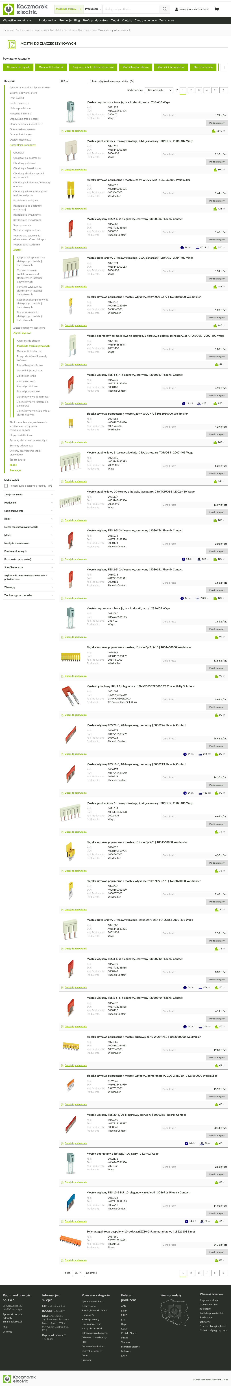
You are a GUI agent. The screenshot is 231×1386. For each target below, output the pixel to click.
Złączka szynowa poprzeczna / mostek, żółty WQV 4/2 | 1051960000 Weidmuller (137, 413)
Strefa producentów (95, 20)
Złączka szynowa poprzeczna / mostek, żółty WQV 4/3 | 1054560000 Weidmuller (137, 842)
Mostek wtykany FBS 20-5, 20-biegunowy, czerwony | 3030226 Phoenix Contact (136, 725)
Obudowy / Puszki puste (27, 168)
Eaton (124, 1311)
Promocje (65, 20)
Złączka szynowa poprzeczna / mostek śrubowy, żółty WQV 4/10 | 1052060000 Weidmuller (144, 1037)
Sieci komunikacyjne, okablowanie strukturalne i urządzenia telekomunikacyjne (28, 426)
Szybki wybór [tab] (11, 480)
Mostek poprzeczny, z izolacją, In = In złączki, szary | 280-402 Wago (128, 102)
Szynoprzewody (22, 225)
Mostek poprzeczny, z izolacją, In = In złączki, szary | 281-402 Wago (128, 608)
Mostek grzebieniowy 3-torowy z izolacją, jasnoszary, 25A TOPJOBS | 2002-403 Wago (140, 920)
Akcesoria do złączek (18, 67)
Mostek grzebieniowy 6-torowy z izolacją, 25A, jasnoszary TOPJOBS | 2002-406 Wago (140, 803)
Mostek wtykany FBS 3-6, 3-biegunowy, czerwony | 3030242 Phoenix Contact (135, 959)
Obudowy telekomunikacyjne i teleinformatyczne (30, 193)
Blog (77, 20)
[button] (74, 131)
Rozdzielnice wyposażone (27, 220)
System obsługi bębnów (213, 1326)
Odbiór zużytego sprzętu (213, 1330)
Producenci (46, 20)
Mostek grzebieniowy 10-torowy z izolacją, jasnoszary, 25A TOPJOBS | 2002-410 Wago (141, 491)
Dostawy (205, 1322)
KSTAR (124, 1329)
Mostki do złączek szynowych (33, 346)
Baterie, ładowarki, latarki (23, 93)
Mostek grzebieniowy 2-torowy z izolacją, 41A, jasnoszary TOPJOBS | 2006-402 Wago (140, 141)
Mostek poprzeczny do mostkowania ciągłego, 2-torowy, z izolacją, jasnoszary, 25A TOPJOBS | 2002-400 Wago (155, 336)
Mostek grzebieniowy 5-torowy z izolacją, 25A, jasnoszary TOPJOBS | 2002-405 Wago (140, 452)
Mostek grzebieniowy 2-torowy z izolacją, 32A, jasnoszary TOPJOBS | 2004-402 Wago (140, 258)
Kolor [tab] (7, 519)
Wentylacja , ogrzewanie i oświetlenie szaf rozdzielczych (29, 237)
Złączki (17, 250)
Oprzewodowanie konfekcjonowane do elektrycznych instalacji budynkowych (29, 276)
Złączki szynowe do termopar (33, 397)
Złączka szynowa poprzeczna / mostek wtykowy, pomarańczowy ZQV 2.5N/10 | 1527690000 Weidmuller (152, 1076)
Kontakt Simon (128, 1333)
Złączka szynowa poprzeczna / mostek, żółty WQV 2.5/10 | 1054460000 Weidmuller (139, 647)
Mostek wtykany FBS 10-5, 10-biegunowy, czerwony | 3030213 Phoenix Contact (136, 764)
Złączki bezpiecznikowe (136, 67)
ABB (123, 1306)
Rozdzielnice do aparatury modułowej (27, 208)
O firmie (7, 1332)
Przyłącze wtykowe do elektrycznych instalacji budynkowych (29, 291)
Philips (124, 1338)
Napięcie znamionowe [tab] (16, 543)
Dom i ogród (17, 98)
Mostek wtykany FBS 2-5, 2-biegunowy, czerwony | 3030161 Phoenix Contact (135, 569)
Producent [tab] (10, 503)
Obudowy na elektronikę (27, 158)
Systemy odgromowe (21, 445)
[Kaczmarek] (25, 9)
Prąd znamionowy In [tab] (15, 551)
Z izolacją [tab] (9, 587)
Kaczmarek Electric (13, 30)
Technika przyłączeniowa (27, 230)
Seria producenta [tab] (13, 511)
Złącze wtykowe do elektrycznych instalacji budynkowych (29, 316)
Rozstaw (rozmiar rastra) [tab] (17, 559)
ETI (123, 1320)
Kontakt (127, 20)
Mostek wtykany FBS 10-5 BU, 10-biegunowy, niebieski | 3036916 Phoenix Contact (138, 1192)
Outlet (115, 20)
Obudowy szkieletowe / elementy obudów (31, 184)
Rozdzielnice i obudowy (63, 30)
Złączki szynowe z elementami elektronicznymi (33, 413)
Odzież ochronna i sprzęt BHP (26, 124)
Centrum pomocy (146, 20)
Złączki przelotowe (27, 386)
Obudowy (18, 153)
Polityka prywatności (211, 1313)
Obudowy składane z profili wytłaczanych (28, 175)
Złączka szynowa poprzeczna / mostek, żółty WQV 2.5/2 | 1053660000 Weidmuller (138, 180)
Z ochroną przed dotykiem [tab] (18, 595)
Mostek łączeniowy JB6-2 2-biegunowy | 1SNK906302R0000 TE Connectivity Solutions (141, 686)
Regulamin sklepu (209, 1300)
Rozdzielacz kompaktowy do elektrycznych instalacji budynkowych (32, 304)
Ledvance (126, 1351)
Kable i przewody (19, 103)
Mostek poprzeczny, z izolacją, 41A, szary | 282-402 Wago (123, 1153)
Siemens (125, 1342)
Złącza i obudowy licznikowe (29, 328)
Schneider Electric (130, 1347)
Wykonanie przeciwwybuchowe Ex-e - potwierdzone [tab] (25, 577)
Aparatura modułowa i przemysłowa (30, 87)
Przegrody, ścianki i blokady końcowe (93, 67)
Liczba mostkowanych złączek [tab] (21, 527)
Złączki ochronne (203, 67)
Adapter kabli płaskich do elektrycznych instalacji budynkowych (31, 261)
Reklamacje (206, 1317)
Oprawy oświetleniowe (22, 129)
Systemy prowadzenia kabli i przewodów (25, 453)
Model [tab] (7, 535)
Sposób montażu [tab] (13, 567)
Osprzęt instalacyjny (21, 134)
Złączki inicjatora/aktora (171, 67)
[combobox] (136, 9)
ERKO (124, 1315)
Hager (124, 1324)
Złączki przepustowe (28, 391)
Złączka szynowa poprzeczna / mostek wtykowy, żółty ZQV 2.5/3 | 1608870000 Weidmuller (144, 881)
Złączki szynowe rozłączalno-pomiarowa (33, 404)
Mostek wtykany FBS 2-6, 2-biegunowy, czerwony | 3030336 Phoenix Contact (135, 219)
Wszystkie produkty (16, 20)
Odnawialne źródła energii (24, 119)
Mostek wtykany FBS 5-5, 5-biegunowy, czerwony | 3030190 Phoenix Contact (135, 998)
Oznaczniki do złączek (51, 67)
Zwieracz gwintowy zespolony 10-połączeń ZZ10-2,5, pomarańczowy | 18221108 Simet (141, 1231)
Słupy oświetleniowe (21, 435)
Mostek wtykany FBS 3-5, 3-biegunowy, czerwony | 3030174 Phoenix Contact (135, 530)
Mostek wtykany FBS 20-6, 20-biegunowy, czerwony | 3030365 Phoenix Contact (136, 1115)
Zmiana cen (166, 20)
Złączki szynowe (87, 30)
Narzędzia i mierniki (20, 113)
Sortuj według (135, 90)
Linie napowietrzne (20, 108)
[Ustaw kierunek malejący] (177, 90)
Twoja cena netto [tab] (13, 494)
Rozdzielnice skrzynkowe (27, 215)
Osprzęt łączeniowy (20, 140)
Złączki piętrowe (26, 381)
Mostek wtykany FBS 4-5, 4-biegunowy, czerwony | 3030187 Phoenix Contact (135, 375)
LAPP (124, 1356)
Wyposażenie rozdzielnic (26, 244)
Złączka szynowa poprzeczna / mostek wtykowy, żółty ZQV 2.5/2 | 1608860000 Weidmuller (144, 297)
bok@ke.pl (16, 1321)
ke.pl (5, 1327)
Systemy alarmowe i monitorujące (28, 440)
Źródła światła (17, 460)
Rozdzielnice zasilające (25, 200)
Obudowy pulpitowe (24, 163)
